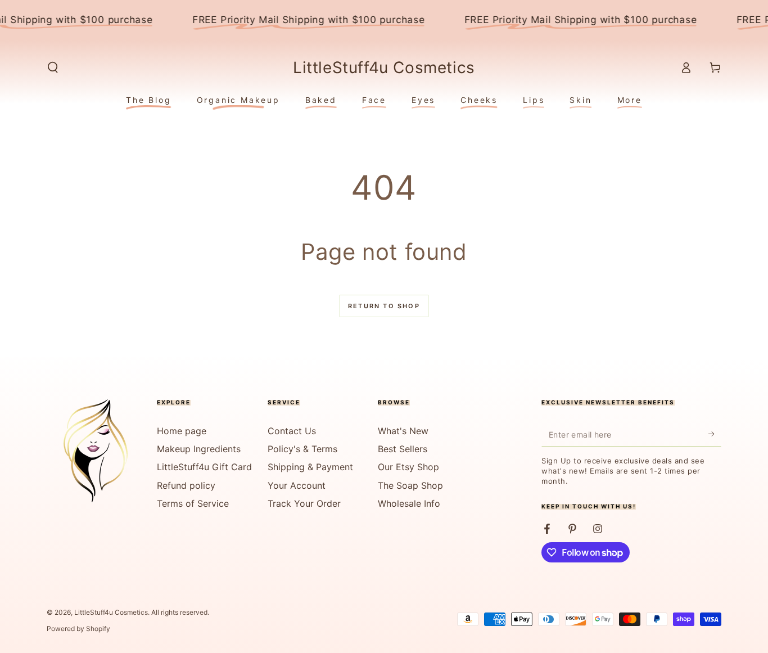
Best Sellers (402, 448)
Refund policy (186, 485)
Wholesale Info (409, 503)
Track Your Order (304, 503)
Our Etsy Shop (408, 466)
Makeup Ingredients (199, 448)
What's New (403, 430)
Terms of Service (193, 503)
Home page (181, 430)
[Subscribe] (714, 434)
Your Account (297, 485)
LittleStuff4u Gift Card (204, 466)
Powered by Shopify (78, 628)
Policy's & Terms (302, 448)
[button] (52, 67)
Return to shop (384, 306)
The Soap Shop (410, 485)
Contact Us (292, 430)
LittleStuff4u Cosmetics (111, 612)
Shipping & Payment (310, 466)
